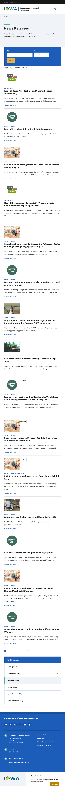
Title (8, 51)
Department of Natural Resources (29, 9)
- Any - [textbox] (39, 55)
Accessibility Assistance (45, 742)
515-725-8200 (13, 752)
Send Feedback (36, 776)
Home (8, 16)
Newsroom (16, 16)
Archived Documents (44, 745)
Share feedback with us (18, 762)
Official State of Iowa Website (12, 2)
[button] (54, 784)
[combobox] (41, 55)
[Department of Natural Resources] (11, 9)
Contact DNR (41, 735)
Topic (36, 51)
